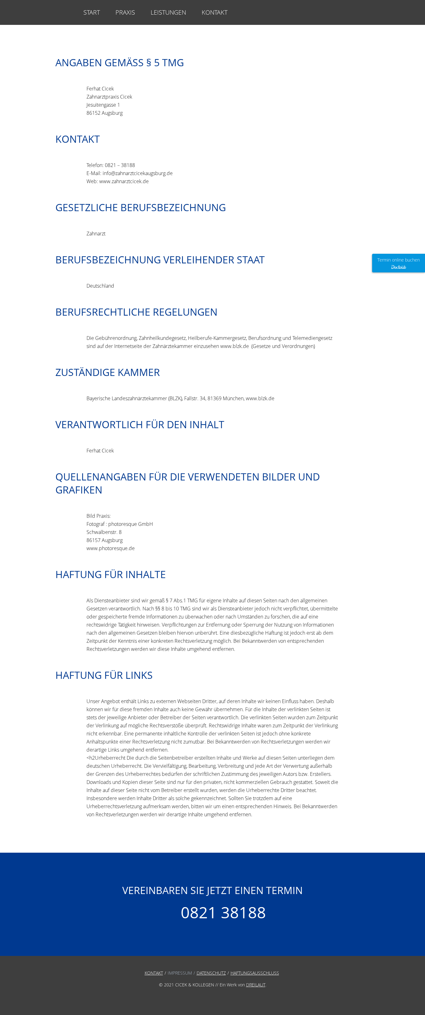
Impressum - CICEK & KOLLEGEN (63, 12)
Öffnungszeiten (339, 15)
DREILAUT (255, 985)
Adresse (322, 15)
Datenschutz (211, 973)
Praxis (125, 12)
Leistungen (168, 12)
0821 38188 (223, 913)
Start (91, 12)
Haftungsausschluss (255, 973)
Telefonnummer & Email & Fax (356, 15)
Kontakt (214, 12)
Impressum (180, 973)
